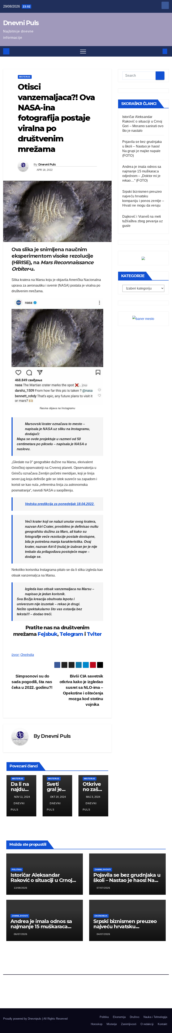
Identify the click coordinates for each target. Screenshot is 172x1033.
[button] (158, 51)
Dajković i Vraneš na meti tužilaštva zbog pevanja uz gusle (142, 221)
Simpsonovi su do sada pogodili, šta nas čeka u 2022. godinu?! (32, 682)
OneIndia (27, 655)
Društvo (134, 1017)
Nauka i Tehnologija (155, 1017)
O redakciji (147, 1024)
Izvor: (16, 655)
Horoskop (96, 1024)
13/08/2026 (20, 888)
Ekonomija (101, 916)
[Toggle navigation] (83, 51)
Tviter (94, 634)
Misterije (24, 77)
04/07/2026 (103, 934)
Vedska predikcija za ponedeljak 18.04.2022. (59, 504)
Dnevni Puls (21, 23)
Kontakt (162, 1024)
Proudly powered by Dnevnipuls (22, 1018)
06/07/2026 (20, 934)
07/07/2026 (103, 888)
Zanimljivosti (103, 869)
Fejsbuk (47, 634)
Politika (17, 869)
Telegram (71, 634)
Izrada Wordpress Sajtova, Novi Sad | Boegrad (31, 1022)
